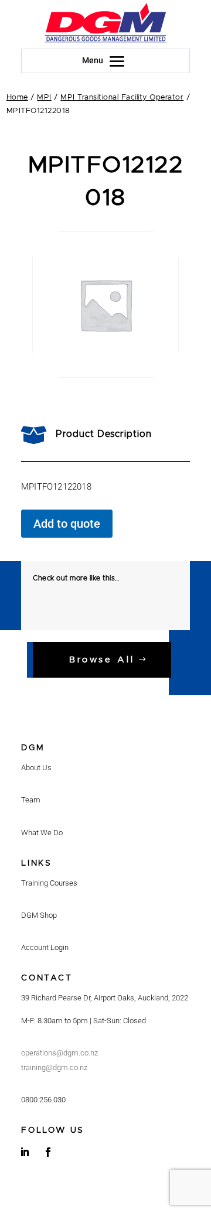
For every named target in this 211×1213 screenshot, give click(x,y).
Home (17, 97)
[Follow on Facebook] (48, 1152)
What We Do (42, 832)
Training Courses (49, 883)
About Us (36, 767)
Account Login (45, 947)
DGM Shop (39, 915)
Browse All (102, 659)
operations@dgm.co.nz (59, 1052)
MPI (44, 97)
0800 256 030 (43, 1099)
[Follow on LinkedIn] (24, 1152)
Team (30, 799)
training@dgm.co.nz (54, 1067)
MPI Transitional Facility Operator (121, 97)
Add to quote (66, 524)
